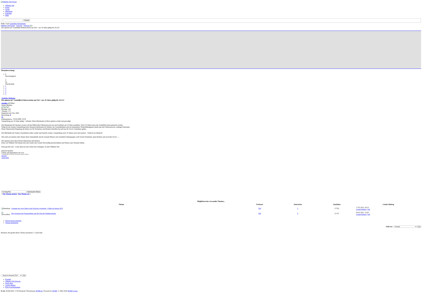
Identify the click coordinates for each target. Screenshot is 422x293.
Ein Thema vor (23, 194)
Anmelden (13, 24)
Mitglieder (8, 11)
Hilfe (7, 15)
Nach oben (9, 283)
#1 (2, 117)
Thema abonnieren (11, 223)
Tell (259, 208)
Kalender (8, 13)
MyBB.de (39, 291)
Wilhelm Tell (9, 5)
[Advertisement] (67, 48)
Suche (7, 9)
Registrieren (21, 24)
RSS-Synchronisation (12, 287)
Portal (7, 7)
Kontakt (8, 279)
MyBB (54, 291)
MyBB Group (72, 291)
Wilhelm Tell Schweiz (13, 281)
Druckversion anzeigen (13, 221)
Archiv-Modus (10, 285)
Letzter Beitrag (361, 209)
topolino (4, 103)
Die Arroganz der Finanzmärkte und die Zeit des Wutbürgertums (33, 213)
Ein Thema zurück (10, 194)
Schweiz (19, 26)
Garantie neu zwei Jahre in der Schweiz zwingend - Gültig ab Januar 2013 (37, 208)
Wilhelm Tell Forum (8, 26)
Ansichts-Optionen (8, 98)
